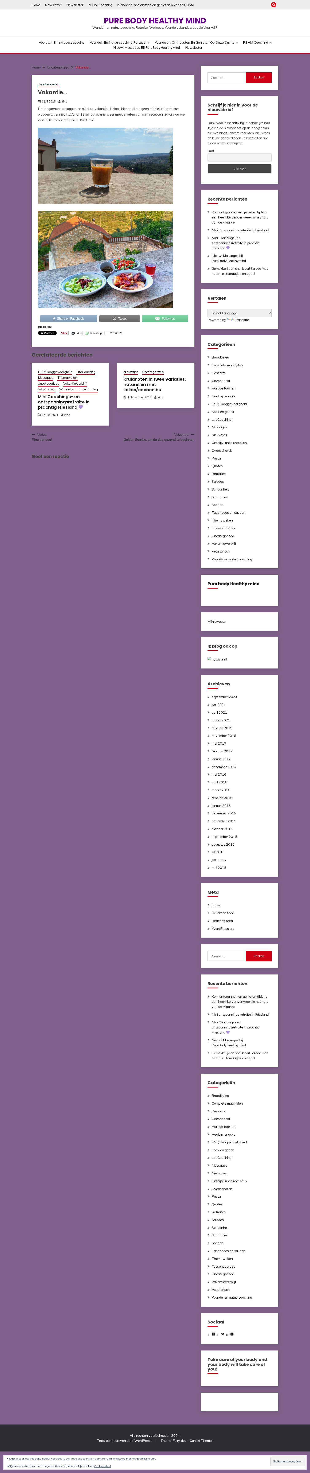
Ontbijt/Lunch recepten (229, 443)
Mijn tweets (217, 621)
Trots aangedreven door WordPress (124, 1440)
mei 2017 (219, 743)
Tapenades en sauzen (228, 512)
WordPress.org (223, 928)
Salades (218, 481)
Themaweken (67, 378)
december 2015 (224, 813)
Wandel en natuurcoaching (78, 389)
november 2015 (224, 821)
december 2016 (224, 767)
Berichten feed (223, 913)
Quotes (217, 466)
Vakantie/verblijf (75, 383)
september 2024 (224, 697)
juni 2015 (219, 860)
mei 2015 (219, 867)
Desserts (219, 373)
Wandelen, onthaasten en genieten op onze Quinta (155, 5)
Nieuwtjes (131, 372)
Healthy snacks (223, 396)
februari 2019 (222, 728)
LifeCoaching (85, 372)
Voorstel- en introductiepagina (62, 42)
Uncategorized (48, 84)
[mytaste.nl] (217, 659)
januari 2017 (221, 759)
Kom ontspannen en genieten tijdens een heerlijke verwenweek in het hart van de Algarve (240, 217)
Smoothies (220, 497)
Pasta (216, 458)
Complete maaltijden (227, 365)
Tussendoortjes (223, 528)
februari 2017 (222, 751)
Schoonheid (220, 489)
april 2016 (219, 782)
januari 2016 (221, 805)
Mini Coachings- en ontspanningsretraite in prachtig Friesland (64, 402)
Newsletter (53, 5)
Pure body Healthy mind (155, 20)
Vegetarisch (46, 389)
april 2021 (219, 712)
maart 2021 (221, 720)
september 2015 (224, 836)
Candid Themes (201, 1440)
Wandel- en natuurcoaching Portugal (118, 42)
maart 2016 (221, 790)
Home (36, 5)
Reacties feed (222, 921)
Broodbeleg (220, 357)
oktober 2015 (222, 829)
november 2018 (224, 735)
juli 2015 (218, 852)
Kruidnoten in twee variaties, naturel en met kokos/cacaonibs (155, 384)
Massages (45, 378)
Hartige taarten (223, 388)
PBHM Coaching (100, 5)
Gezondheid (221, 381)
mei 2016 (219, 774)
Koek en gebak (223, 412)
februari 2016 (222, 798)
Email (211, 151)
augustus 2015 (223, 844)
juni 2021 (219, 704)
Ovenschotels (222, 450)
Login (216, 905)
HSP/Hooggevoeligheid (55, 372)
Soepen (217, 505)
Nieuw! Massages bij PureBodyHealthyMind (146, 47)
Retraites (219, 474)
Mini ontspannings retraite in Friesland (240, 230)
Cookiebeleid (102, 1466)
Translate (242, 320)
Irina (64, 101)
